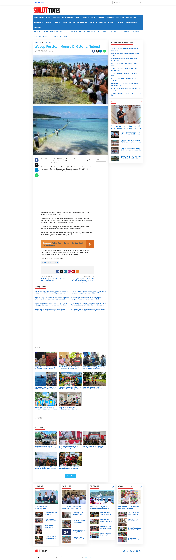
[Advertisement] (67, 192)
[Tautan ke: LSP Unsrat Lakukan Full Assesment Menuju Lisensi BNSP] (66, 524)
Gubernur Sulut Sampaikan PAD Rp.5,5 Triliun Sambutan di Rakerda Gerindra (126, 127)
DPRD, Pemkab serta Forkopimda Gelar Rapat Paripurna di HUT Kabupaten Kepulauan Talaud (93, 447)
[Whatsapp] (104, 51)
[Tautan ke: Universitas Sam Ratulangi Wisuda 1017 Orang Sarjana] (39, 521)
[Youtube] (73, 271)
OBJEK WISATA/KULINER (48, 51)
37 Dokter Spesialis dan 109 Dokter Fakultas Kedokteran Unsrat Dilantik (51, 537)
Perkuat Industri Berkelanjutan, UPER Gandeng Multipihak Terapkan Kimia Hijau (43, 508)
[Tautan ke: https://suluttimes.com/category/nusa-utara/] (140, 102)
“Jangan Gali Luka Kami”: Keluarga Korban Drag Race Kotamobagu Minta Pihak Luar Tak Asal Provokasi (51, 292)
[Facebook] (57, 271)
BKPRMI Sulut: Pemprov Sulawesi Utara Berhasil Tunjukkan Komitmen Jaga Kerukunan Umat (72, 508)
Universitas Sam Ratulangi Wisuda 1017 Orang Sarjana (51, 520)
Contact (72, 557)
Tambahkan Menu (39, 2)
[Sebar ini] (93, 51)
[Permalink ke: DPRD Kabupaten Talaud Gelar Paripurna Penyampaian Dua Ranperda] (70, 438)
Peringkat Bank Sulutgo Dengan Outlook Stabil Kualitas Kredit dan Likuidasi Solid (106, 513)
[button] (141, 2)
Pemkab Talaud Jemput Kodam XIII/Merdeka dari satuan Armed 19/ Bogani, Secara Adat (82, 279)
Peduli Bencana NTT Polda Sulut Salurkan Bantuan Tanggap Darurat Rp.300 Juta (106, 534)
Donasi (79, 557)
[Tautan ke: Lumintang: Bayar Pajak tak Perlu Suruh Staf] (66, 515)
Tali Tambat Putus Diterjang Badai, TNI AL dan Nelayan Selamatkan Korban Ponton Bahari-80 (86, 298)
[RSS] (77, 271)
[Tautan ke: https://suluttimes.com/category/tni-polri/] (112, 486)
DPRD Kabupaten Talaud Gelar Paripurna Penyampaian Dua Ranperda (68, 447)
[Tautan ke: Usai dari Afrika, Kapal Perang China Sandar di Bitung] (102, 497)
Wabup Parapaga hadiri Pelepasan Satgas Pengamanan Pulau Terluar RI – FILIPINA (46, 467)
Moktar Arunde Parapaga (50, 262)
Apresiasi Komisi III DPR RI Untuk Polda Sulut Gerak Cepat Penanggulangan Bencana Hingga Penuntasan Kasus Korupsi (131, 157)
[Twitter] (61, 271)
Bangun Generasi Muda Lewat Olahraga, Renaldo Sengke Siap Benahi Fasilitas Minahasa (131, 149)
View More (70, 476)
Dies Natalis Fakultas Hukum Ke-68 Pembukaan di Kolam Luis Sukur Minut (134, 539)
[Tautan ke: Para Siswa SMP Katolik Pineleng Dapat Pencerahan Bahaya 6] (122, 522)
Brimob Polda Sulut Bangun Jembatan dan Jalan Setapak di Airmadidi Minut (134, 529)
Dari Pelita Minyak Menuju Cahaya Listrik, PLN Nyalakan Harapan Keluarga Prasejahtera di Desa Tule (88, 292)
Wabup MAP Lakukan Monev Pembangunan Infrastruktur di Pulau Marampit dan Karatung (46, 447)
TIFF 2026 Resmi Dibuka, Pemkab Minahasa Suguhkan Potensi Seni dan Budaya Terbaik (134, 513)
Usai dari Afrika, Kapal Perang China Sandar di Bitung (99, 508)
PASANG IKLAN (88, 557)
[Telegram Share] (100, 51)
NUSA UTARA (38, 51)
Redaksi (65, 557)
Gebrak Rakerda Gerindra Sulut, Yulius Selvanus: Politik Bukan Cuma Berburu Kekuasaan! (131, 133)
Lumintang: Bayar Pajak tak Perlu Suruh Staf (78, 513)
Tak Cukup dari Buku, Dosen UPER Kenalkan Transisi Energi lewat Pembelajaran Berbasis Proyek (51, 513)
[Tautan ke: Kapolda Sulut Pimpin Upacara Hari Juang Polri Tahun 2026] (94, 521)
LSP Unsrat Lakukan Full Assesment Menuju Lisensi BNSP (79, 521)
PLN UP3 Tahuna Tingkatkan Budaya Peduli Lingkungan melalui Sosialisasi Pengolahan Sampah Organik (52, 298)
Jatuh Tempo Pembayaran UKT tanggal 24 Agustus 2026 (51, 526)
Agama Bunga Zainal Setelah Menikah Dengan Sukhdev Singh (53, 278)
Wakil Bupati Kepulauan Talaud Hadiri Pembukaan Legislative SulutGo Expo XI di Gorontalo (69, 467)
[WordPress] (65, 271)
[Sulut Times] (46, 10)
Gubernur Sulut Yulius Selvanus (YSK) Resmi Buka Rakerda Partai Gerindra (131, 141)
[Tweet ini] (97, 51)
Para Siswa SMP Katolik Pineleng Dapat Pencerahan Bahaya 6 (134, 520)
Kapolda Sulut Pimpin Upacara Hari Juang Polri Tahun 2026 (106, 520)
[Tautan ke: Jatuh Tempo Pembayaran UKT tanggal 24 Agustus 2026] (38, 529)
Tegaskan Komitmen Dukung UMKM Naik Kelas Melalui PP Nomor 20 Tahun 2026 (79, 531)
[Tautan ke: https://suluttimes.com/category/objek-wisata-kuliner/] (140, 486)
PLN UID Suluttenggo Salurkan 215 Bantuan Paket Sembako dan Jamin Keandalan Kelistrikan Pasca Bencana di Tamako (50, 310)
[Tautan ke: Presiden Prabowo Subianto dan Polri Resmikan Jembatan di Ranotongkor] (129, 497)
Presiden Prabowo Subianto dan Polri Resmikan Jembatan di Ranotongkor (129, 508)
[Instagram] (69, 271)
